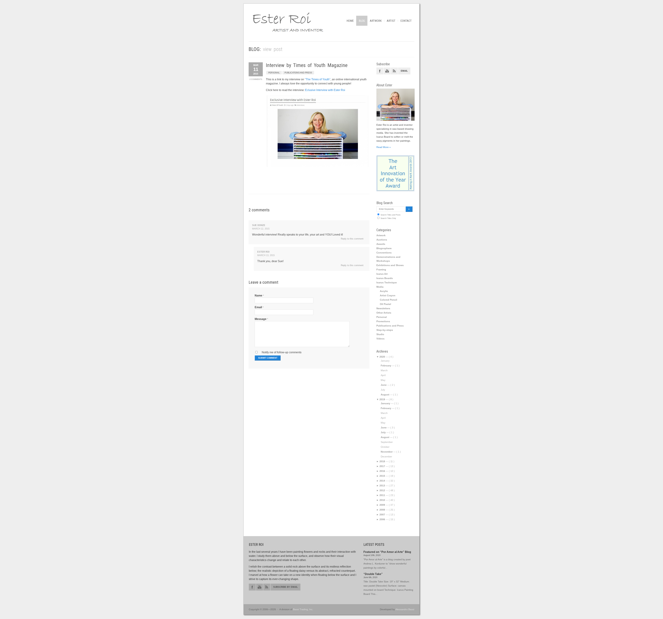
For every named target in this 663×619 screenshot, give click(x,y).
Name (258, 295)
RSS (394, 71)
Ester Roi (263, 252)
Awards (380, 244)
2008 (382, 509)
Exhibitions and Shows (390, 265)
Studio (380, 334)
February (386, 365)
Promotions (383, 321)
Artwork (376, 20)
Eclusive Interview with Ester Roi (325, 90)
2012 (382, 490)
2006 (382, 519)
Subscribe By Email (285, 587)
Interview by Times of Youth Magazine (307, 65)
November (387, 451)
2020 (382, 356)
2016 (382, 471)
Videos (380, 338)
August (385, 394)
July (383, 432)
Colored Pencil (388, 299)
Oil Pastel (385, 304)
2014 (382, 480)
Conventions (384, 252)
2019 (382, 399)
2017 (382, 466)
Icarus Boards (384, 278)
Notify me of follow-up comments (281, 352)
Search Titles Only (388, 218)
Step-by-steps (384, 330)
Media (379, 286)
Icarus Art (382, 273)
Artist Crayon (387, 295)
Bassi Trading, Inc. (303, 609)
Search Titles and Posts (390, 215)
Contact (406, 20)
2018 (382, 461)
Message (260, 319)
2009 (382, 504)
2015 (382, 475)
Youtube (387, 71)
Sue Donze (258, 225)
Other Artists (383, 312)
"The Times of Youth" (317, 79)
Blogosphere (384, 248)
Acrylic (384, 291)
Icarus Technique (386, 282)
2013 (382, 485)
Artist (391, 20)
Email (258, 307)
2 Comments (255, 79)
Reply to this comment (352, 238)
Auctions (381, 239)
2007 (382, 514)
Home (350, 20)
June (384, 384)
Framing (381, 269)
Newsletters (383, 308)
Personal (274, 72)
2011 (382, 495)
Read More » (383, 147)
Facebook (379, 71)
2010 (382, 500)
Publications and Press (298, 72)
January (385, 403)
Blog (362, 20)
